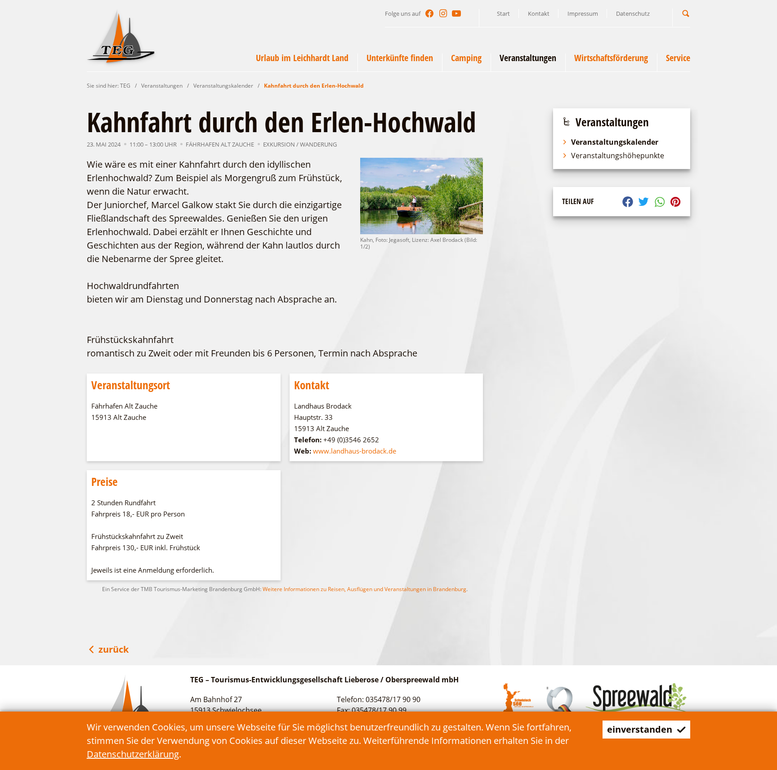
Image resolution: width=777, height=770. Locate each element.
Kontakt (538, 13)
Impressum (582, 13)
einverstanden (639, 729)
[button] (686, 13)
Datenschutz (633, 13)
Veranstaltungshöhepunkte (617, 155)
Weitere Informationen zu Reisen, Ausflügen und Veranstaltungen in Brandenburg (364, 589)
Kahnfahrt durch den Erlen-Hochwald (314, 85)
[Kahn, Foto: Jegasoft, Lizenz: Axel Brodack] (421, 196)
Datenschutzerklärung (133, 754)
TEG (125, 85)
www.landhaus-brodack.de (354, 450)
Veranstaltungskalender (223, 85)
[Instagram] (442, 13)
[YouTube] (456, 13)
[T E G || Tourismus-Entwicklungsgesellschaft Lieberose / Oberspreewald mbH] (120, 35)
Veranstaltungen (162, 85)
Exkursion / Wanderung (300, 144)
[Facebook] (429, 13)
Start (503, 13)
